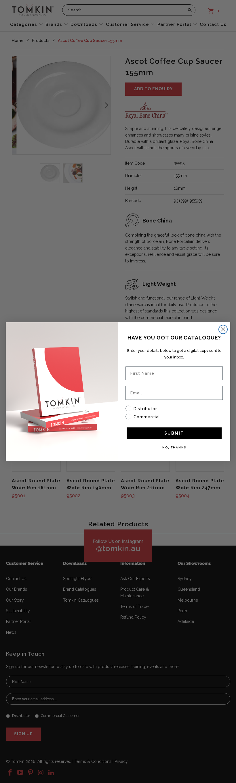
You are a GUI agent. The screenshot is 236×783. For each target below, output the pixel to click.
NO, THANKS (174, 447)
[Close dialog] (223, 329)
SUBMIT (174, 433)
